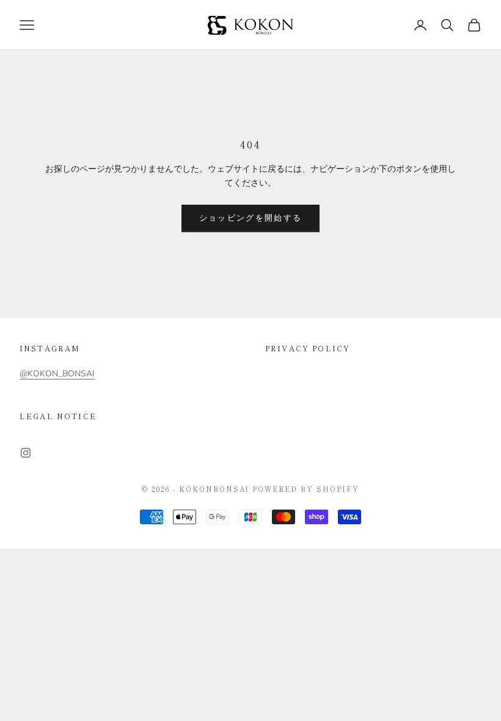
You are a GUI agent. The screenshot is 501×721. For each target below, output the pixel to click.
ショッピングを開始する (250, 218)
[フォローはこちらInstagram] (26, 453)
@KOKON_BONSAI (57, 373)
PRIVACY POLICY (307, 348)
